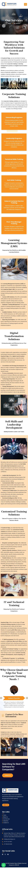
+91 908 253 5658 (8, 844)
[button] (3, 865)
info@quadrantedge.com (9, 839)
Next (27, 698)
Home (9, 23)
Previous (1, 698)
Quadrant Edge (13, 863)
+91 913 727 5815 (8, 841)
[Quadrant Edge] (9, 4)
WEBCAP (17, 865)
